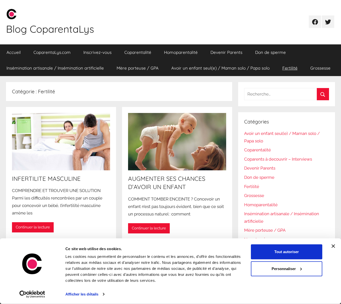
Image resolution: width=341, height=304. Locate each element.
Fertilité (290, 68)
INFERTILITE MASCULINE (46, 178)
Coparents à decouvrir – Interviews (278, 159)
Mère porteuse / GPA (138, 68)
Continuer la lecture (33, 227)
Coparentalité (137, 52)
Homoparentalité (181, 52)
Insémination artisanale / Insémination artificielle (55, 68)
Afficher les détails (81, 294)
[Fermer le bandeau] (333, 246)
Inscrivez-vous (97, 52)
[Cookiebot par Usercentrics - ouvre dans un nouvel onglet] (32, 294)
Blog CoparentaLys (50, 29)
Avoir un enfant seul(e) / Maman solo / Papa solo (220, 68)
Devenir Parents (226, 52)
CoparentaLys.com (52, 52)
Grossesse (320, 68)
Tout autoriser (286, 252)
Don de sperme (270, 52)
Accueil (13, 52)
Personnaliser (284, 269)
